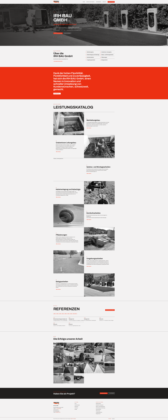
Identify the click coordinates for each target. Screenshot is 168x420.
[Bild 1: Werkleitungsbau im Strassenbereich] (53, 37)
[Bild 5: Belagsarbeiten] (61, 37)
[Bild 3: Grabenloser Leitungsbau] (57, 37)
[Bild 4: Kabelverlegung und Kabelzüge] (58, 37)
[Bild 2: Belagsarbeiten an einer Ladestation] (55, 37)
